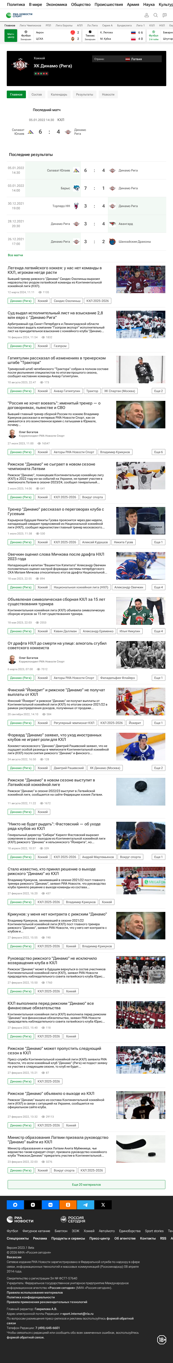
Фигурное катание (36, 1231)
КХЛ (152, 25)
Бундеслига (124, 25)
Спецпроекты (18, 1238)
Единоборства (130, 1231)
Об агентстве (125, 1238)
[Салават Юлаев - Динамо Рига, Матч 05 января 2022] (46, 73)
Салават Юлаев (18, 131)
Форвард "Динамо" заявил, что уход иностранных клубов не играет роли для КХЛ (55, 737)
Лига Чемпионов (30, 25)
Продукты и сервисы (68, 1238)
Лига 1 (140, 25)
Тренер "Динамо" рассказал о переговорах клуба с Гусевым (56, 511)
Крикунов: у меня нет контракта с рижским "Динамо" (57, 914)
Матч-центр (10, 36)
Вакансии (14, 1257)
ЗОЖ (75, 1231)
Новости (108, 94)
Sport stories (154, 1231)
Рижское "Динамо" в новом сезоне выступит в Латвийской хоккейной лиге (51, 782)
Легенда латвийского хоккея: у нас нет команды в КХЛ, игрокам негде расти (55, 270)
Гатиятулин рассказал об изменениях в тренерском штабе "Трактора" (57, 360)
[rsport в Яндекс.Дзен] (32, 1204)
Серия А (107, 25)
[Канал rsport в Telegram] (85, 1204)
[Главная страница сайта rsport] (29, 15)
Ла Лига (92, 25)
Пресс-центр (99, 1238)
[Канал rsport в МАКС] (15, 1204)
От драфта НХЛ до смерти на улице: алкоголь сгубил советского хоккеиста (57, 645)
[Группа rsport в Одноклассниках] (68, 1204)
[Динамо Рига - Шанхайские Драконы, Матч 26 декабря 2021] (35, 73)
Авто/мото (107, 1231)
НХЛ (162, 25)
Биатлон (61, 1231)
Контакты (148, 1238)
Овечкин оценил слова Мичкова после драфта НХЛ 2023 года (56, 556)
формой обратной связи (25, 1337)
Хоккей (39, 58)
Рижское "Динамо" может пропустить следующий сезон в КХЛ (54, 1050)
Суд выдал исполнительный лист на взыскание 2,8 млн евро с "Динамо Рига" (55, 315)
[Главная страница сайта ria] (7, 15)
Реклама (40, 1238)
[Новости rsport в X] (103, 1204)
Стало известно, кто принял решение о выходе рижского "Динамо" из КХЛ (52, 871)
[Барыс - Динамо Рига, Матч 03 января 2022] (44, 73)
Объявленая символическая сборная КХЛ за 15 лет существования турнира (56, 601)
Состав (37, 94)
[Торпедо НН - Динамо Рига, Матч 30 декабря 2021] (41, 73)
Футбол (12, 1231)
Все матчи (15, 255)
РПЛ (48, 25)
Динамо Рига (80, 131)
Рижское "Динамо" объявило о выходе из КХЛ (51, 1093)
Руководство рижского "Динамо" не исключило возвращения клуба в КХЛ (52, 960)
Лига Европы (64, 25)
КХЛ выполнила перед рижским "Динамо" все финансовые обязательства (51, 1005)
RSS (163, 1238)
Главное (10, 25)
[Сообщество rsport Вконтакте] (50, 1204)
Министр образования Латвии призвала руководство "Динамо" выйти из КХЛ (58, 1139)
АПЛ (80, 25)
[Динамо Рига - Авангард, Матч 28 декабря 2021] (38, 73)
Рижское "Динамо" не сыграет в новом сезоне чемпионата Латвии (51, 466)
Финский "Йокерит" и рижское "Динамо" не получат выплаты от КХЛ (56, 692)
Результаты (84, 94)
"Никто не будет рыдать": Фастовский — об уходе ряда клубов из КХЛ (54, 826)
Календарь (59, 94)
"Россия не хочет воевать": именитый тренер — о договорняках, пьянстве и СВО (54, 405)
